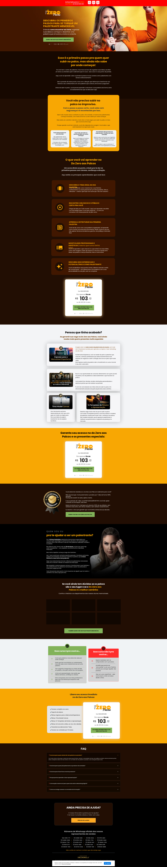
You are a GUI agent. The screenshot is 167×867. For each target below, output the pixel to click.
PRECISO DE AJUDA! (83, 820)
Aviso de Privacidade (66, 864)
